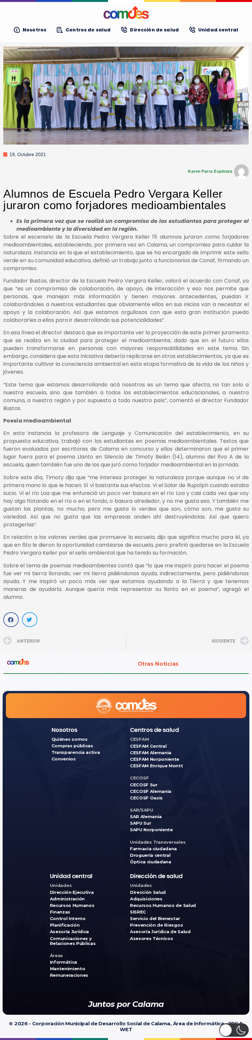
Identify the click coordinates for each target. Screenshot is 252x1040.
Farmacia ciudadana (153, 848)
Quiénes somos (70, 739)
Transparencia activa (76, 752)
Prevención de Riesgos (156, 925)
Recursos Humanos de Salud (163, 905)
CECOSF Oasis (146, 797)
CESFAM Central (148, 746)
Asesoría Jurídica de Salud (160, 931)
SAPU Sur (140, 823)
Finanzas (60, 912)
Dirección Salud (148, 892)
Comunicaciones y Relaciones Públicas (73, 941)
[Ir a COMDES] (126, 12)
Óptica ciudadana (150, 861)
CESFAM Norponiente (154, 759)
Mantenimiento (67, 968)
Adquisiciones (146, 898)
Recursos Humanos (72, 905)
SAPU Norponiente (151, 829)
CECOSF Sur (144, 784)
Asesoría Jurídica (69, 931)
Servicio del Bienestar (155, 918)
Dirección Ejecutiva (72, 892)
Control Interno (68, 918)
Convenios (64, 758)
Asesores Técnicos (151, 938)
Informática (63, 962)
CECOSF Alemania (150, 791)
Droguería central (150, 855)
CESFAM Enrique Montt (156, 765)
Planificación (65, 925)
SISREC (138, 912)
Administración (67, 898)
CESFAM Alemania (150, 752)
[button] (11, 619)
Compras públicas (72, 745)
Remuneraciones (69, 975)
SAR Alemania (146, 816)
